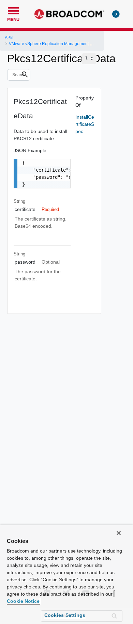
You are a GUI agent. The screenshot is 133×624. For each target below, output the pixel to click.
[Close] (119, 533)
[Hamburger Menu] (13, 9)
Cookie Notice (23, 601)
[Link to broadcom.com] (69, 14)
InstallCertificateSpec (84, 124)
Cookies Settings (65, 615)
